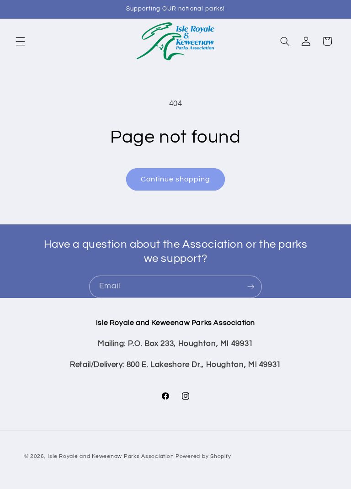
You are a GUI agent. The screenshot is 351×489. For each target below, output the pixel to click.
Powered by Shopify (203, 456)
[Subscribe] (250, 287)
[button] (20, 41)
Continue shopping (176, 179)
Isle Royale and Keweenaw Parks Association (111, 456)
